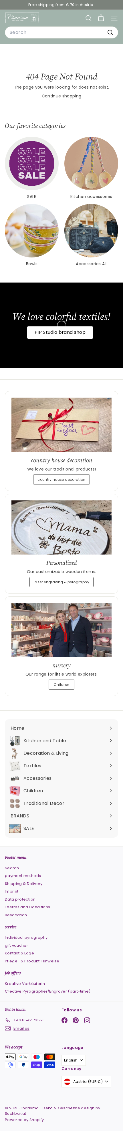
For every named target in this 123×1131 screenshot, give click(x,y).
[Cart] (101, 18)
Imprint (11, 891)
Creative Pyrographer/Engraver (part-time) (47, 991)
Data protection (20, 899)
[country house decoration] (61, 425)
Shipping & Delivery (24, 883)
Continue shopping (62, 96)
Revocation (16, 915)
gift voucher (16, 945)
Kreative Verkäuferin (25, 983)
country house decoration (61, 479)
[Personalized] (61, 527)
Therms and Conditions (27, 907)
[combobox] (61, 32)
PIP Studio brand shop (60, 332)
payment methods (23, 875)
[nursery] (61, 630)
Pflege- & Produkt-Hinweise (32, 961)
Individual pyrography (26, 937)
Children (62, 684)
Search (12, 868)
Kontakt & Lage (19, 953)
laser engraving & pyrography (61, 582)
